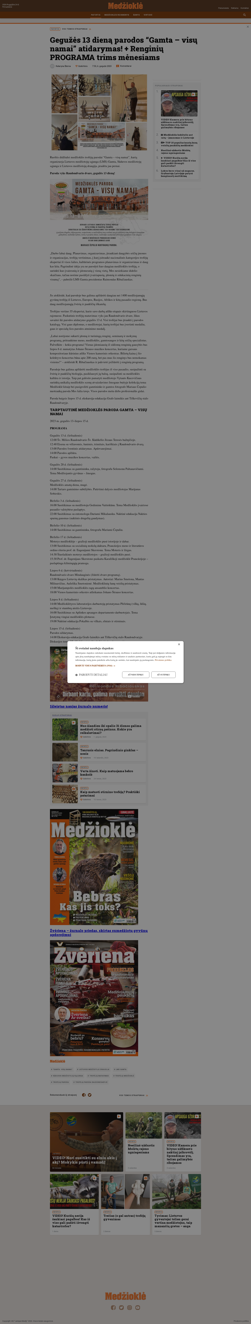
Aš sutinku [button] (163, 674)
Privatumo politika (163, 660)
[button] (125, 665)
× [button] (179, 644)
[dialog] (125, 662)
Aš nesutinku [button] (136, 674)
